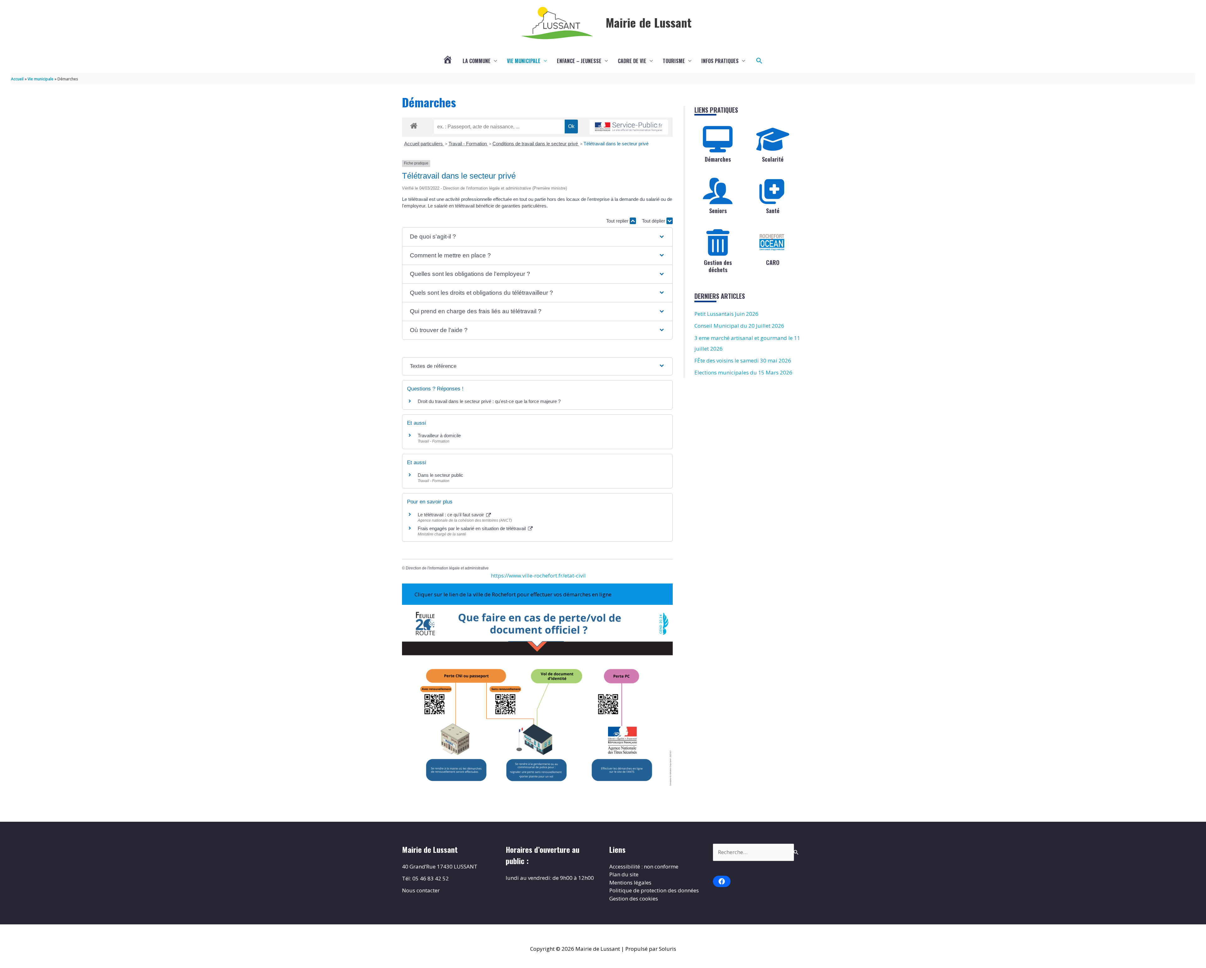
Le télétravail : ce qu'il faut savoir (451, 514)
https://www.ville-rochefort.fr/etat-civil (538, 575)
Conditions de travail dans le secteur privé (535, 143)
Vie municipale (524, 61)
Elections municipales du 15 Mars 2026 (743, 372)
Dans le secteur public (440, 475)
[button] (759, 61)
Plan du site (623, 874)
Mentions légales (630, 882)
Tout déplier (654, 220)
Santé (773, 211)
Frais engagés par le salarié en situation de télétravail (472, 528)
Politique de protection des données (654, 890)
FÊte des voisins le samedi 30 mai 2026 (742, 360)
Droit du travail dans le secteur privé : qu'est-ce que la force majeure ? (489, 401)
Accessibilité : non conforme (643, 866)
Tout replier (618, 220)
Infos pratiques (720, 61)
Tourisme (674, 61)
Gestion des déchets (718, 266)
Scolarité (773, 159)
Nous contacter (421, 890)
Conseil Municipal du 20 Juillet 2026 (739, 325)
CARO (773, 262)
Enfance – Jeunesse (579, 61)
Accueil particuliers (424, 143)
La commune (477, 61)
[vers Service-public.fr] (628, 127)
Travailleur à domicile (439, 435)
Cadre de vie (632, 61)
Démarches (718, 159)
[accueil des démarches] (414, 125)
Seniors (718, 211)
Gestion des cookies (633, 898)
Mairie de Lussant (649, 22)
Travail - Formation (468, 143)
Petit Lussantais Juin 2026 (726, 313)
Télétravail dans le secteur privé (616, 143)
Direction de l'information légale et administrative (447, 568)
